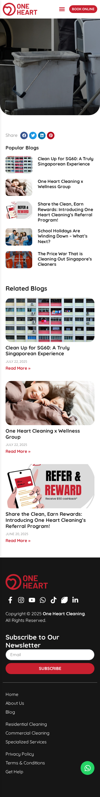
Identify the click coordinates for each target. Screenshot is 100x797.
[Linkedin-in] (75, 600)
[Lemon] (64, 600)
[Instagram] (21, 600)
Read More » (18, 368)
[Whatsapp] (43, 600)
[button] (61, 9)
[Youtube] (32, 600)
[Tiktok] (53, 600)
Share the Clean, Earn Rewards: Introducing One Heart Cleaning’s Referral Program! (65, 212)
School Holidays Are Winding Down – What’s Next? (63, 236)
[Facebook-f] (10, 600)
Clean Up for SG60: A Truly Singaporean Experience (65, 161)
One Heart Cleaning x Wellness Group (60, 183)
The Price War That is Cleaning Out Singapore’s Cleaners (65, 259)
